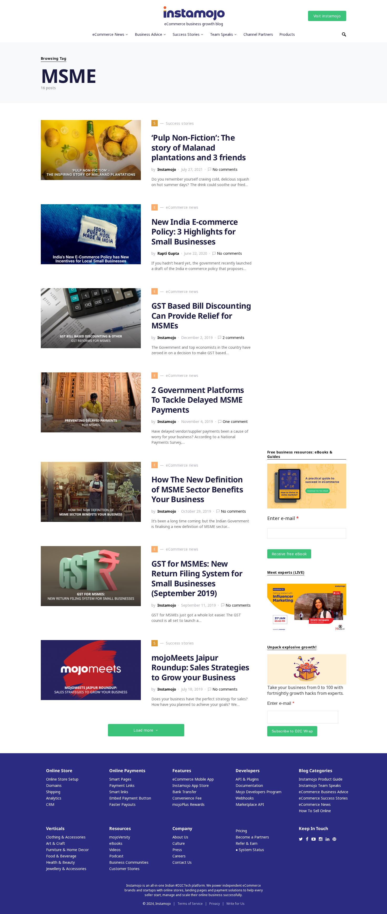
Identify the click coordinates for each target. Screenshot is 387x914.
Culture (178, 843)
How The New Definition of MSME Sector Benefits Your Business (197, 489)
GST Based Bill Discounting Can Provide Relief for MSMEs (201, 315)
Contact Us (182, 862)
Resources (120, 828)
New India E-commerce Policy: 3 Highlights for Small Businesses (194, 231)
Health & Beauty (60, 862)
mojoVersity (119, 837)
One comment (235, 421)
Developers (248, 770)
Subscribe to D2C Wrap (292, 731)
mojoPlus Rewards (188, 804)
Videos (115, 849)
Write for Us (235, 903)
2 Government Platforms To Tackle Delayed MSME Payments (197, 399)
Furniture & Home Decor (67, 849)
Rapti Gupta (168, 253)
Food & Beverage (61, 855)
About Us (180, 837)
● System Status (250, 849)
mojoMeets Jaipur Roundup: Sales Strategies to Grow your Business (200, 667)
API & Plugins (247, 779)
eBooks (115, 843)
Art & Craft (55, 843)
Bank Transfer (184, 791)
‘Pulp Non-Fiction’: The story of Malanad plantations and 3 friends (198, 147)
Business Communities (128, 862)
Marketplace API (250, 804)
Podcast (116, 855)
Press (177, 849)
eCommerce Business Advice (323, 791)
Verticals (55, 828)
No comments (224, 169)
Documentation (249, 785)
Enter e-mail (283, 518)
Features (181, 770)
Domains (54, 785)
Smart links (118, 791)
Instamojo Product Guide (321, 779)
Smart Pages (120, 779)
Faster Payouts (122, 804)
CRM (50, 804)
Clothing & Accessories (66, 837)
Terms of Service (190, 903)
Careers (179, 855)
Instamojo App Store (190, 785)
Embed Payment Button (130, 798)
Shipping (53, 791)
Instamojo (166, 169)
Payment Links (122, 785)
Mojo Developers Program (258, 791)
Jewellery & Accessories (66, 868)
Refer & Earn (246, 843)
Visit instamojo (327, 15)
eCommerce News (315, 804)
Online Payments (127, 770)
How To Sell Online (315, 810)
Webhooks (245, 798)
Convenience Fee (187, 798)
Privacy (214, 903)
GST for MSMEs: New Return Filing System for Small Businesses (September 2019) (196, 578)
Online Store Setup (62, 779)
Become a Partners (252, 837)
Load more (143, 730)
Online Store (59, 770)
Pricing (241, 830)
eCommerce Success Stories (323, 798)
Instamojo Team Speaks (320, 785)
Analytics (53, 798)
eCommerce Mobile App (193, 779)
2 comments (233, 337)
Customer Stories (124, 868)
